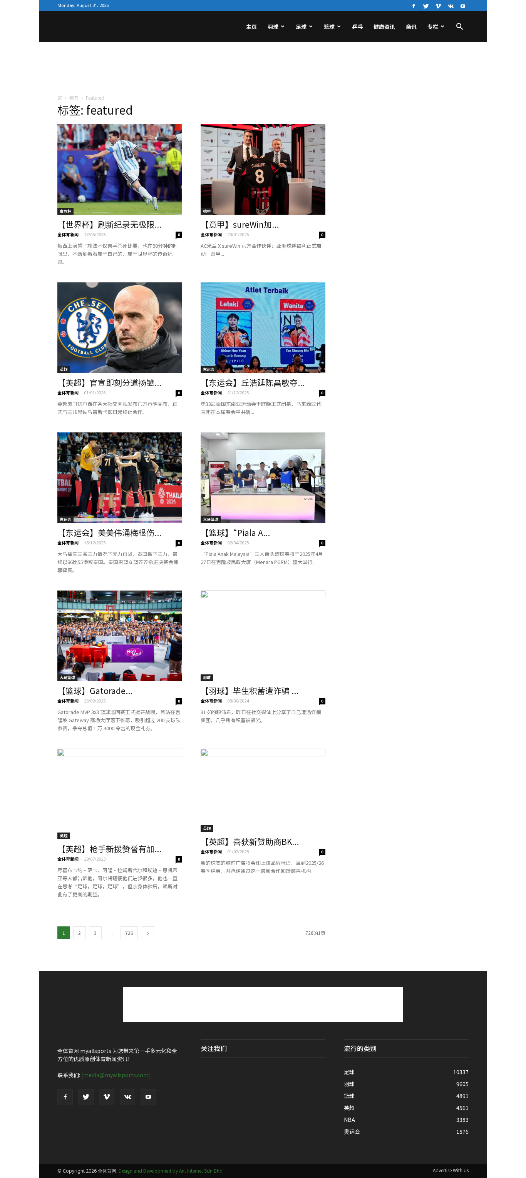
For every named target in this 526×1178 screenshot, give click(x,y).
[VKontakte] (450, 5)
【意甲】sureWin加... (240, 224)
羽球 (273, 26)
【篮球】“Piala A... (235, 532)
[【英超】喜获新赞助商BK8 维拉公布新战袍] (263, 790)
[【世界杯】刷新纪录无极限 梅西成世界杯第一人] (119, 169)
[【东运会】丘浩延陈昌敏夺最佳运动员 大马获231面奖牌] (263, 327)
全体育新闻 (68, 234)
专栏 (432, 26)
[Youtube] (463, 5)
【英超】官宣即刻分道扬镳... (109, 382)
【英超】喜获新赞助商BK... (250, 841)
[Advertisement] (263, 68)
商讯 (411, 26)
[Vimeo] (438, 5)
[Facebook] (413, 5)
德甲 (207, 211)
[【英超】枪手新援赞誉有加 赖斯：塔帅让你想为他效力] (119, 794)
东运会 (208, 369)
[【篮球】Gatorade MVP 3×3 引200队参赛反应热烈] (119, 636)
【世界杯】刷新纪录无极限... (109, 224)
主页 (251, 26)
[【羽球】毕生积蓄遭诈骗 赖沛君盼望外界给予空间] (263, 636)
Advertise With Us (451, 1170)
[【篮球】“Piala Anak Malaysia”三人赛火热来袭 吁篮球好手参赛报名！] (263, 477)
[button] (459, 27)
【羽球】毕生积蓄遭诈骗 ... (249, 690)
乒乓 (357, 26)
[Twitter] (426, 5)
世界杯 (65, 211)
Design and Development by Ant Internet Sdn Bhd (171, 1170)
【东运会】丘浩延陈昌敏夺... (253, 382)
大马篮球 (210, 519)
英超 (63, 369)
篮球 (329, 26)
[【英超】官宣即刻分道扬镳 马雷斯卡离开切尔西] (119, 327)
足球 (301, 26)
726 (129, 932)
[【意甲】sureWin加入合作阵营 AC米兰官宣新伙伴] (263, 169)
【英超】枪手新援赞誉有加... (109, 848)
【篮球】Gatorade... (94, 690)
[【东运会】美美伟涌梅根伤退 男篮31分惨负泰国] (119, 477)
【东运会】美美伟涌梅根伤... (109, 532)
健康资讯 (384, 26)
